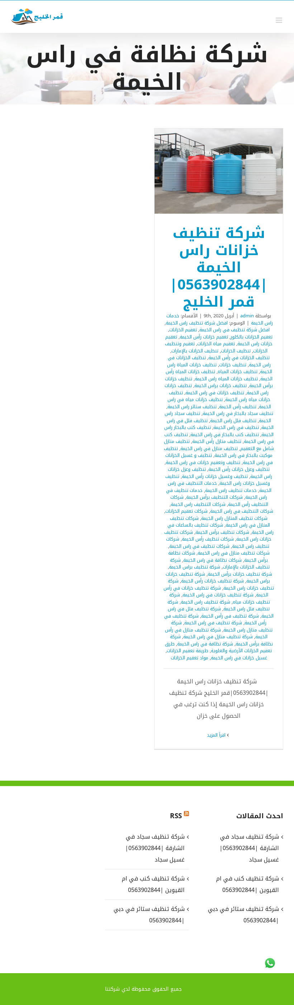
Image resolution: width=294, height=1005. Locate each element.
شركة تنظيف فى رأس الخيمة (230, 615)
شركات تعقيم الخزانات (186, 511)
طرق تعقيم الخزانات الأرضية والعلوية (218, 647)
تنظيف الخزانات (236, 350)
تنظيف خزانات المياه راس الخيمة (226, 378)
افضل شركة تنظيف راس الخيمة (197, 322)
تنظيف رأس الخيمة (237, 406)
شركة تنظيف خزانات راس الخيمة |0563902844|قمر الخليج (228, 171)
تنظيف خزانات (232, 364)
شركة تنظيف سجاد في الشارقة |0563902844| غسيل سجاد (154, 848)
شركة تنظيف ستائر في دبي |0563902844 (149, 914)
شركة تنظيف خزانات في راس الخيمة (217, 594)
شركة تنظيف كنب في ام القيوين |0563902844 (153, 884)
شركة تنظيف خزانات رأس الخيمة (212, 580)
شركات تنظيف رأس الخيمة (208, 539)
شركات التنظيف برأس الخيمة (214, 497)
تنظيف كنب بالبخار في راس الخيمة (224, 434)
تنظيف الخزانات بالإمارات (194, 350)
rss (176, 816)
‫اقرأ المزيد (217, 735)
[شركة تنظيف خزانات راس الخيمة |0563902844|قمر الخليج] (219, 171)
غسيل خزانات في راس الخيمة (239, 657)
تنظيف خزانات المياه (237, 371)
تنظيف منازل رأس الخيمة (216, 441)
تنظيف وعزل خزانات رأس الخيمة (239, 469)
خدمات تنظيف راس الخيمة (231, 490)
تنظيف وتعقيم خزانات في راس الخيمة (203, 462)
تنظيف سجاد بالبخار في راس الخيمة (238, 413)
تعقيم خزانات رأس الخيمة (204, 336)
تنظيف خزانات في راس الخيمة (214, 392)
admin (247, 315)
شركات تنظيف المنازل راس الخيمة (234, 518)
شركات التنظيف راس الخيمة (198, 504)
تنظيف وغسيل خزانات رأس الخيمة (215, 476)
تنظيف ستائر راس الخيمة (192, 406)
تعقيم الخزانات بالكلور (251, 336)
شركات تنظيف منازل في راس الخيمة (234, 552)
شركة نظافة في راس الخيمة (205, 643)
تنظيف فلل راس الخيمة (233, 420)
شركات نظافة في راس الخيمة (212, 560)
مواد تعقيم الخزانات (189, 657)
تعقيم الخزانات (183, 329)
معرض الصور (209, 171)
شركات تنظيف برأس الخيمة (222, 532)
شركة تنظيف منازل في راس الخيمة (218, 636)
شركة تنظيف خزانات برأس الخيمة (240, 574)
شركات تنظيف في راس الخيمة (199, 546)
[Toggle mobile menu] (279, 20)
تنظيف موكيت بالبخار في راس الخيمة (218, 452)
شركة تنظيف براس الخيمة (194, 566)
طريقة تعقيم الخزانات (187, 650)
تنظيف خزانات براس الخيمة (220, 385)
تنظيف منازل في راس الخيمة (209, 448)
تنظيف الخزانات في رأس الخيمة (239, 357)
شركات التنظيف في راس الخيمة (241, 511)
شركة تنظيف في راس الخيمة (213, 622)
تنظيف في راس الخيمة (236, 427)
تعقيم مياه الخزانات (216, 343)
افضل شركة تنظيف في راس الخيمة (234, 329)
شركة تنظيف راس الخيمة (205, 601)
